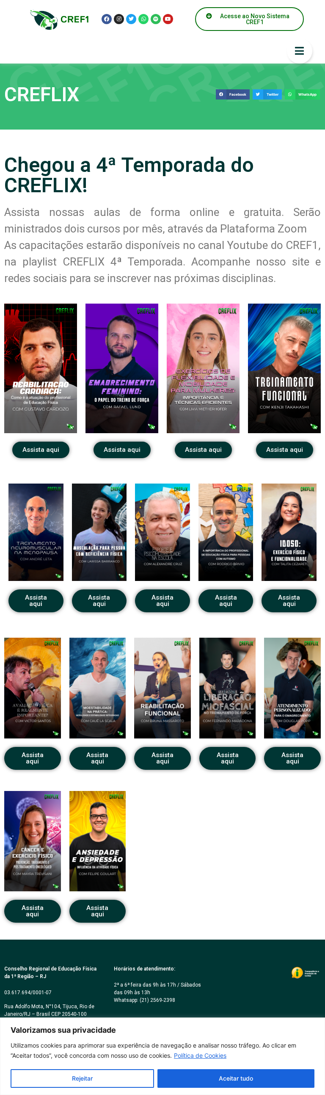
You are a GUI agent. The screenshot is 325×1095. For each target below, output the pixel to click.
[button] (233, 94)
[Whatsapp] (143, 19)
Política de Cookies (200, 1055)
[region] (162, 1056)
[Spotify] (156, 19)
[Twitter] (131, 19)
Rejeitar (82, 1078)
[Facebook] (107, 19)
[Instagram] (119, 19)
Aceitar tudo (236, 1078)
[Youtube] (168, 19)
